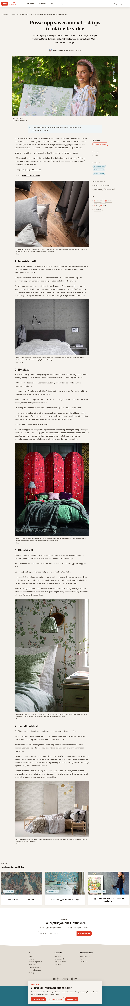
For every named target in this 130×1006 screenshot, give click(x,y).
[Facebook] (54, 979)
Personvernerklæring (35, 967)
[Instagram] (58, 979)
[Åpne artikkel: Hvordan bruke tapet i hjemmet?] (21, 883)
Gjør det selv (15, 14)
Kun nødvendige (38, 999)
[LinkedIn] (71, 979)
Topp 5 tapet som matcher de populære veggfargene (108, 899)
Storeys (95, 155)
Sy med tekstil (98, 189)
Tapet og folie (110, 189)
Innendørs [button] (30, 4)
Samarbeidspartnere (35, 962)
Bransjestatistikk (60, 959)
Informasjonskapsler (35, 970)
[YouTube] (76, 979)
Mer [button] (52, 4)
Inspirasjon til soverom (32, 169)
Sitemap (31, 973)
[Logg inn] (121, 3)
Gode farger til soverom (31, 175)
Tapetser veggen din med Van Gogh (65, 900)
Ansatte (31, 959)
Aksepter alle (72, 999)
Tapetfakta (83, 962)
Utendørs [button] (42, 4)
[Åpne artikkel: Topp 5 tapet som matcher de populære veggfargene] (108, 883)
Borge (96, 185)
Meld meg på (84, 933)
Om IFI (31, 956)
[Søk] (115, 3)
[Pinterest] (67, 979)
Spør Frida (58, 956)
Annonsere (32, 964)
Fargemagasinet (85, 956)
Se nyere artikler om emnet (41, 130)
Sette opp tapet (27, 14)
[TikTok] (63, 979)
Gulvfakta (83, 959)
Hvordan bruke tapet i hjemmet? (21, 900)
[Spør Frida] (63, 4)
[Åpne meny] (126, 3)
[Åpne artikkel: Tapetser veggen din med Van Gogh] (65, 883)
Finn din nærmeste (60, 962)
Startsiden (5, 14)
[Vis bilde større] (65, 86)
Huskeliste (58, 964)
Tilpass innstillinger (55, 999)
